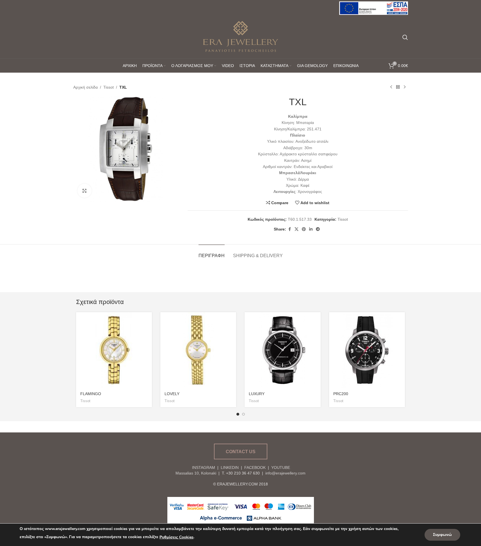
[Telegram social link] (318, 229)
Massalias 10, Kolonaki (195, 473)
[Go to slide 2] (243, 414)
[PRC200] (367, 350)
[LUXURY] (282, 350)
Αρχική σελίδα (85, 87)
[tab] (212, 252)
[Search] (405, 37)
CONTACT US (241, 451)
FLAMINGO (90, 393)
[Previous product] (391, 87)
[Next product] (404, 87)
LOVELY (172, 393)
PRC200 (340, 393)
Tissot (108, 87)
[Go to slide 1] (237, 414)
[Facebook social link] (289, 229)
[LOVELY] (198, 350)
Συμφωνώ (442, 534)
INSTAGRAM (203, 467)
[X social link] (296, 229)
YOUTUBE (280, 467)
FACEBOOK (255, 467)
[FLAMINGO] (114, 350)
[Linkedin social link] (310, 229)
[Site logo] (373, 8)
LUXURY (257, 393)
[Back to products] (398, 87)
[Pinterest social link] (303, 229)
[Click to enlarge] (84, 191)
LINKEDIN (230, 467)
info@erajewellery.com (285, 473)
